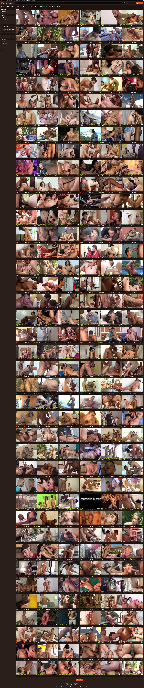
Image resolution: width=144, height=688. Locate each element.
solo (13, 30)
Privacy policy (82, 686)
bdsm (2, 29)
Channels (24, 6)
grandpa (5, 29)
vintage (2, 32)
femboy (2, 30)
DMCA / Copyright (59, 686)
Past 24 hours (4, 41)
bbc (8, 28)
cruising (2, 26)
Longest (3, 22)
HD (2, 13)
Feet (13, 29)
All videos (4, 11)
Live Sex (36, 6)
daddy (12, 26)
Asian (5, 30)
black (8, 30)
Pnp (7, 29)
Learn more (33, 0)
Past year (4, 48)
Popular (7, 6)
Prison (10, 29)
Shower (11, 30)
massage (5, 28)
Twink (2, 28)
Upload (87, 686)
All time (3, 50)
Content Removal (70, 686)
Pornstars (30, 6)
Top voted (18, 6)
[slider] (1, 36)
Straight (8, 26)
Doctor (13, 28)
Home (2, 6)
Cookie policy (77, 686)
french (5, 26)
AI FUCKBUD (57, 6)
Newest (12, 6)
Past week (4, 45)
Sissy (11, 28)
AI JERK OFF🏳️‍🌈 (43, 6)
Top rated (4, 19)
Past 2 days (4, 43)
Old (4, 32)
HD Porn (51, 6)
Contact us (64, 686)
